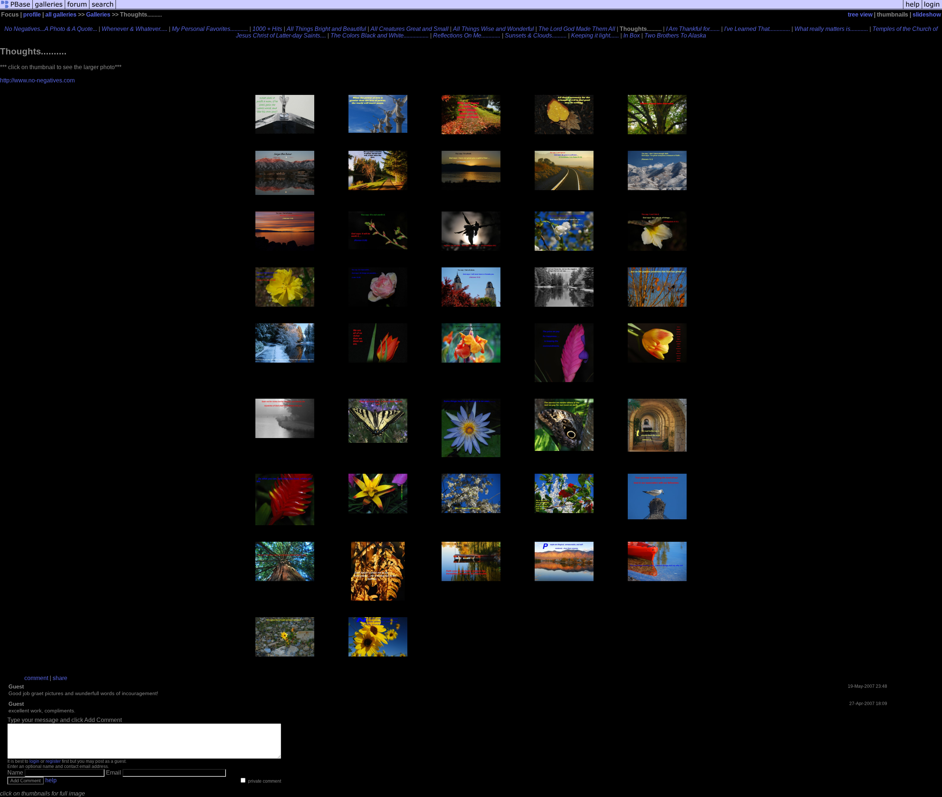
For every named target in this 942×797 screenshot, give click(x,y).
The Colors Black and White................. (379, 35)
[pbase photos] (16, 8)
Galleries (98, 14)
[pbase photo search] (102, 8)
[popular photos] (509, 8)
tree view (860, 14)
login (34, 761)
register (53, 761)
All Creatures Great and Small (410, 29)
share (60, 678)
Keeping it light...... (595, 35)
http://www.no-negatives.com (37, 80)
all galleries (61, 14)
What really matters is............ (831, 29)
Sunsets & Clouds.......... (536, 35)
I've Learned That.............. (757, 29)
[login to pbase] (932, 8)
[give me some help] (912, 8)
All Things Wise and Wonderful (493, 29)
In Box (631, 35)
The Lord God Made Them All (576, 29)
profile (32, 14)
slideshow (927, 14)
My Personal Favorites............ (210, 29)
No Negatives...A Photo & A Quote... (50, 29)
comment (36, 678)
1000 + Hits (267, 29)
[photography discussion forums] (77, 8)
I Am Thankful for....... (693, 29)
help (51, 780)
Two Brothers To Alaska (675, 35)
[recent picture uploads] (49, 8)
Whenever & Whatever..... (134, 29)
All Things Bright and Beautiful (326, 29)
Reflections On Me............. (466, 35)
